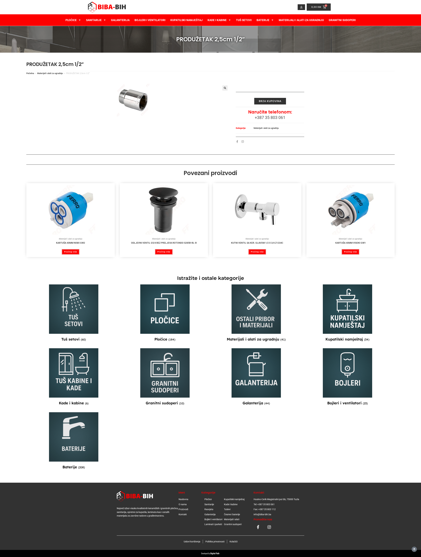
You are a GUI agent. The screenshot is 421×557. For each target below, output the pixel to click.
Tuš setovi (244, 20)
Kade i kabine (217, 20)
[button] (225, 88)
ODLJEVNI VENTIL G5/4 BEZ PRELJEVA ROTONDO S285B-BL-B (164, 242)
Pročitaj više (70, 252)
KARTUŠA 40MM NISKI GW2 (70, 242)
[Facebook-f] (237, 141)
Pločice (71, 20)
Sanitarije (94, 20)
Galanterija (120, 20)
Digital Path (215, 553)
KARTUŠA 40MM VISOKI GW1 (350, 242)
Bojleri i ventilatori (150, 20)
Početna (30, 73)
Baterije (263, 20)
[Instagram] (242, 141)
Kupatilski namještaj (186, 20)
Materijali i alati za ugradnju (301, 20)
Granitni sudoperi (342, 20)
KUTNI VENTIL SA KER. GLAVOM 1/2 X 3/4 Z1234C (257, 242)
